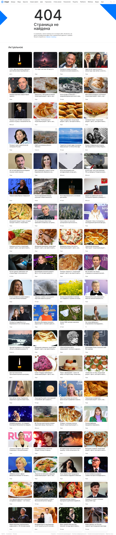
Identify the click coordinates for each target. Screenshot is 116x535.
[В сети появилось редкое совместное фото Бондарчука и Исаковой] (96, 468)
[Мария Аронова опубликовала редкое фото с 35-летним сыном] (20, 519)
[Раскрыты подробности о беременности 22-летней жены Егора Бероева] (20, 317)
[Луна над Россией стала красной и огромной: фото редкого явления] (45, 392)
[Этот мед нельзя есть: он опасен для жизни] (70, 190)
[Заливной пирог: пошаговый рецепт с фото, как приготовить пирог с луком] (96, 114)
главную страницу (51, 37)
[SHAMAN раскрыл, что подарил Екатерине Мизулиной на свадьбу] (20, 418)
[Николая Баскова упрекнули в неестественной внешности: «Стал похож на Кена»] (96, 291)
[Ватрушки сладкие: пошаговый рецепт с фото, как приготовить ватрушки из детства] (96, 443)
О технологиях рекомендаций (64, 533)
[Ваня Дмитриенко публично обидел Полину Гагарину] (45, 443)
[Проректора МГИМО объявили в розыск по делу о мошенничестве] (20, 114)
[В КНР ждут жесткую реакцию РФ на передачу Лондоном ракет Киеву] (96, 165)
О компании (9, 533)
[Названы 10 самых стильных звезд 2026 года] (96, 494)
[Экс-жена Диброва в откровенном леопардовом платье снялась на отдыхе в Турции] (96, 317)
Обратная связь (109, 533)
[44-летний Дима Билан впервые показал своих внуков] (20, 165)
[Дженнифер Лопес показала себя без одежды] (96, 342)
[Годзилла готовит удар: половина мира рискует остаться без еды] (70, 140)
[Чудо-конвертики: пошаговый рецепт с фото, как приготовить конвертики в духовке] (70, 114)
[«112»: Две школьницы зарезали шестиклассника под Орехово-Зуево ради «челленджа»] (20, 64)
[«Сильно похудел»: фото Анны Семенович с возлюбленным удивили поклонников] (20, 443)
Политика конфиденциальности (79, 533)
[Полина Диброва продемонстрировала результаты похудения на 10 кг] (96, 418)
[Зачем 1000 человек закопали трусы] (70, 317)
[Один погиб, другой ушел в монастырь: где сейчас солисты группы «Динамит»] (96, 64)
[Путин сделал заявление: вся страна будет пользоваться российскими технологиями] (20, 266)
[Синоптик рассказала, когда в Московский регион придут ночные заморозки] (45, 494)
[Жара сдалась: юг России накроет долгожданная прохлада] (96, 519)
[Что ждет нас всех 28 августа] (45, 64)
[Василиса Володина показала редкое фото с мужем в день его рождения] (45, 317)
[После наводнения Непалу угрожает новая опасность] (45, 190)
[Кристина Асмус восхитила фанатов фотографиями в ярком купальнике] (70, 392)
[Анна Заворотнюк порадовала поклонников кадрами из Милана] (70, 468)
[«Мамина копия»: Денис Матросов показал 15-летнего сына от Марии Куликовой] (20, 468)
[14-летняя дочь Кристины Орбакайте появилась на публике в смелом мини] (45, 215)
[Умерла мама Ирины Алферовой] (20, 190)
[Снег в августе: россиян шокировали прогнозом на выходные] (70, 215)
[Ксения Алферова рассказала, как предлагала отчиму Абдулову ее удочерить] (96, 140)
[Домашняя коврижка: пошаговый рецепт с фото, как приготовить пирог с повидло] (45, 342)
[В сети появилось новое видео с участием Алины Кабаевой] (20, 291)
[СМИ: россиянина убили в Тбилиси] (45, 140)
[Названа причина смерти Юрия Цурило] (20, 89)
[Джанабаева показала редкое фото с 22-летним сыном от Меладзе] (45, 266)
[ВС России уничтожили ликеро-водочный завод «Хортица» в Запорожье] (45, 418)
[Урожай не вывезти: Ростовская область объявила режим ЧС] (20, 342)
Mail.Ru (3, 533)
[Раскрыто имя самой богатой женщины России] (20, 140)
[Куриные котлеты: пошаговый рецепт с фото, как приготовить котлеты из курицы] (20, 241)
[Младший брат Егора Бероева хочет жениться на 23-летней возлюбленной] (45, 519)
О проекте (53, 533)
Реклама (15, 533)
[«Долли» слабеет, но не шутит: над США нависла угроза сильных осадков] (45, 291)
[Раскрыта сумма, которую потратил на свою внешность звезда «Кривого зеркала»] (70, 64)
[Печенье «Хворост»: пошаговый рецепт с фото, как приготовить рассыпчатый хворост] (70, 266)
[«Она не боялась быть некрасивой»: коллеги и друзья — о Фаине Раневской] (70, 342)
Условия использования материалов (96, 533)
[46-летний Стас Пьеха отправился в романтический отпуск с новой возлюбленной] (96, 266)
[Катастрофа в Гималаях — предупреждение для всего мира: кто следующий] (70, 89)
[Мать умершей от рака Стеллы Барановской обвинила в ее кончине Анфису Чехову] (45, 165)
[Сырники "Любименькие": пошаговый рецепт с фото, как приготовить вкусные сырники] (45, 114)
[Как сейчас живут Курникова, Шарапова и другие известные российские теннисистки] (20, 392)
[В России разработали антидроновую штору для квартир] (70, 165)
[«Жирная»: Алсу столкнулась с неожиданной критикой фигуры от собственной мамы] (96, 215)
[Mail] (2, 2)
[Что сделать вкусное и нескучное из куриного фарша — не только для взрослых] (20, 494)
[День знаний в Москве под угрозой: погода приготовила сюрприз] (70, 519)
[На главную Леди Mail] (6, 2)
